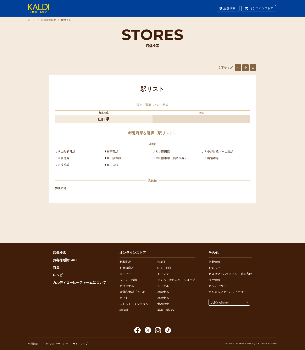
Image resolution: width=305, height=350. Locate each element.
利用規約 (33, 343)
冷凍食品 (163, 298)
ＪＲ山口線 (111, 164)
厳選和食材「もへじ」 (134, 292)
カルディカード (219, 285)
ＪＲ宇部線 (111, 151)
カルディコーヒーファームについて (79, 282)
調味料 (124, 310)
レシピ (58, 275)
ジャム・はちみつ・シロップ (176, 280)
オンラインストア (261, 8)
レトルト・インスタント (135, 304)
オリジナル (127, 286)
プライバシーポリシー (55, 343)
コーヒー (125, 274)
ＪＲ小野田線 (161, 151)
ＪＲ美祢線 (62, 164)
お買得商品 (127, 268)
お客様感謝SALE (66, 260)
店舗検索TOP (48, 20)
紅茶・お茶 (164, 268)
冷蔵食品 (163, 292)
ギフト (124, 298)
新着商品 (125, 261)
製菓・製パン (166, 310)
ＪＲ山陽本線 (210, 158)
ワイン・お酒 (128, 280)
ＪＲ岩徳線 (62, 158)
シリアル (163, 286)
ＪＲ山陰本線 (112, 158)
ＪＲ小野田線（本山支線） (218, 151)
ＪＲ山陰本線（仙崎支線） (169, 158)
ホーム (31, 20)
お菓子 (161, 261)
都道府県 (104, 112)
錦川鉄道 (61, 188)
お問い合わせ (220, 302)
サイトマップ (80, 343)
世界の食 (163, 304)
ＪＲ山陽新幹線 (65, 151)
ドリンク (163, 274)
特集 (56, 267)
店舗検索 (229, 8)
